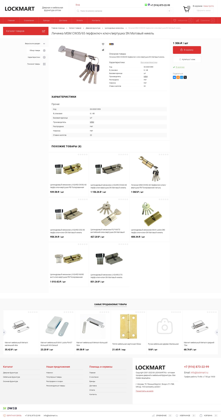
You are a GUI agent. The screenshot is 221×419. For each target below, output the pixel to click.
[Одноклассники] (178, 77)
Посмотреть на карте (144, 391)
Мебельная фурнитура (11, 377)
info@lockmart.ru (199, 372)
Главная (11, 20)
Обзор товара (35, 50)
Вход (78, 5)
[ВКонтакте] (174, 77)
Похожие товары (33, 64)
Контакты (96, 20)
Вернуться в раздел (32, 43)
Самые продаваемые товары (110, 304)
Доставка (63, 20)
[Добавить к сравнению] (103, 50)
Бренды (46, 20)
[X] (185, 77)
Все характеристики (149, 62)
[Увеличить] (79, 64)
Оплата (79, 20)
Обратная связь (14, 416)
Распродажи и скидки (54, 381)
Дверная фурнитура (10, 373)
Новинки (49, 373)
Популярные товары (54, 377)
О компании (29, 20)
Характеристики (34, 57)
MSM (146, 76)
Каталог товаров (15, 31)
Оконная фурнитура (10, 381)
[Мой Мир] (181, 77)
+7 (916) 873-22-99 (32, 416)
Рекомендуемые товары (55, 386)
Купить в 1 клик (188, 59)
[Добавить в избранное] (103, 44)
